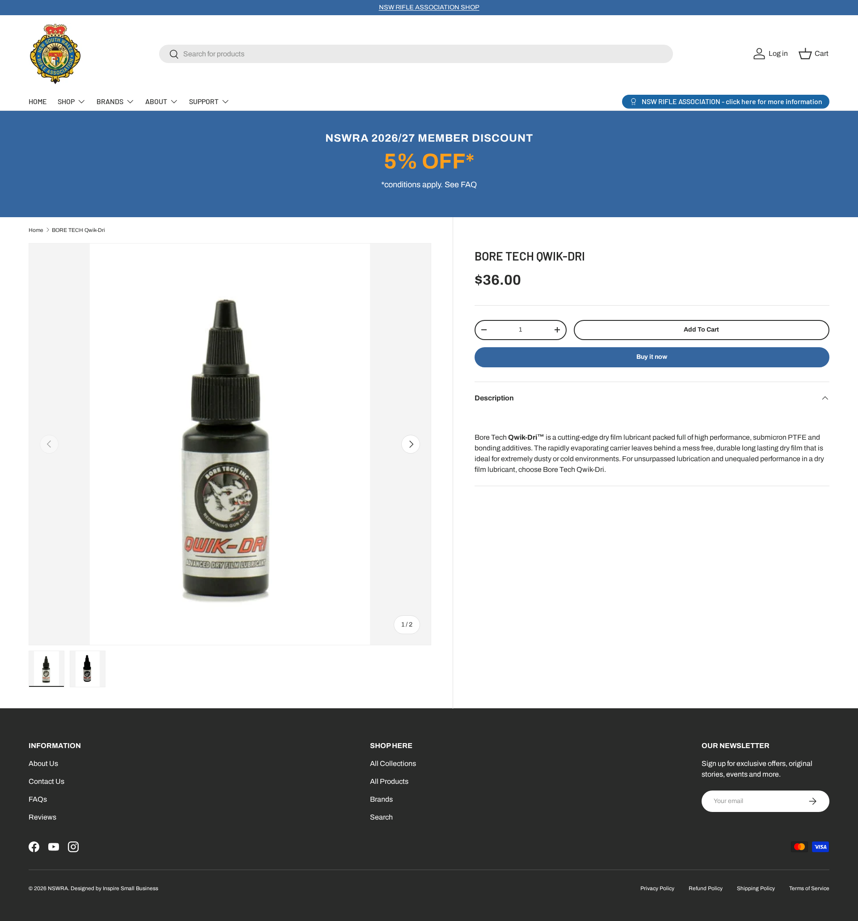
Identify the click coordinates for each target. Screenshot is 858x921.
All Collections (393, 763)
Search (381, 817)
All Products (389, 781)
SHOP (66, 101)
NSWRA (58, 888)
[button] (815, 53)
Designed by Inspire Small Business (114, 888)
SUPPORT (204, 101)
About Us (43, 763)
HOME (38, 101)
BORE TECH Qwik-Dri (78, 230)
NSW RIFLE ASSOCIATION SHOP (429, 7)
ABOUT (156, 101)
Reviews (42, 817)
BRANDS (110, 101)
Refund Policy (706, 888)
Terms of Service (809, 888)
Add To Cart (701, 329)
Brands (381, 799)
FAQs (38, 799)
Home (36, 230)
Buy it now (651, 356)
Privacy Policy (657, 888)
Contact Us (46, 781)
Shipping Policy (756, 888)
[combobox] (416, 54)
